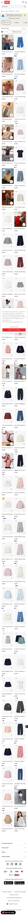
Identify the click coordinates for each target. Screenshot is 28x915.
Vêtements (11, 11)
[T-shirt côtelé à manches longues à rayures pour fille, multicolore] (20, 197)
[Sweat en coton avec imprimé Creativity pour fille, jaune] (8, 176)
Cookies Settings (14, 326)
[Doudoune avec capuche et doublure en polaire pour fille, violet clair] (20, 504)
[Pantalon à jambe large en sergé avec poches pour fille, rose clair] (20, 306)
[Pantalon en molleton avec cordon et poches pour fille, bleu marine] (20, 729)
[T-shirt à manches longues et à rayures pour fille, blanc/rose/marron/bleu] (8, 262)
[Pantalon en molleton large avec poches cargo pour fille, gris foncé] (20, 707)
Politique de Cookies (14, 894)
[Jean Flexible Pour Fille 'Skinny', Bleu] (20, 774)
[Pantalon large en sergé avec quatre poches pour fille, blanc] (20, 572)
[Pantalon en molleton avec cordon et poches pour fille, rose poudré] (20, 752)
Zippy (2, 11)
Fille (6, 11)
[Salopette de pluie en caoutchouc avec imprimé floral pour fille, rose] (20, 371)
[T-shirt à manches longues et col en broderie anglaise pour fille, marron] (8, 415)
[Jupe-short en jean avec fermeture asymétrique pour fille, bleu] (20, 219)
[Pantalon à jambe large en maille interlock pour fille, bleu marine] (20, 240)
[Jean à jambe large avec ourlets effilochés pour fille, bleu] (20, 415)
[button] (26, 2)
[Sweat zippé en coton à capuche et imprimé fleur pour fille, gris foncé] (8, 707)
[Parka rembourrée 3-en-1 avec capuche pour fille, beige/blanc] (8, 819)
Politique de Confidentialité (20, 891)
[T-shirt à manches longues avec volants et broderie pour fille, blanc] (8, 617)
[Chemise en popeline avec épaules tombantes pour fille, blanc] (8, 306)
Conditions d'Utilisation (7, 891)
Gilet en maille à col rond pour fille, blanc (11, 559)
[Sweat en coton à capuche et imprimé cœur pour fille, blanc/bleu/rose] (8, 132)
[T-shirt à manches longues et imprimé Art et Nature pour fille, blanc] (8, 504)
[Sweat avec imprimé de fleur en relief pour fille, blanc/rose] (8, 483)
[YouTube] (16, 864)
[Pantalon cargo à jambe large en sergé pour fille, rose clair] (20, 483)
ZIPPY (9, 909)
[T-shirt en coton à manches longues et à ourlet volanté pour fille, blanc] (20, 109)
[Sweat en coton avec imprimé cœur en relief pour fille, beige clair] (20, 819)
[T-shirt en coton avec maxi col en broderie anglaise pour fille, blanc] (8, 371)
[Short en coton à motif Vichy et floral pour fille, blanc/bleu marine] (20, 284)
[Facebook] (8, 864)
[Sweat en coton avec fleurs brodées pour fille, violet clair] (8, 572)
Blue (3, 363)
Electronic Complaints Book (14, 900)
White (17, 167)
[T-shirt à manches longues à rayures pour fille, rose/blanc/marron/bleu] (20, 87)
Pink (17, 123)
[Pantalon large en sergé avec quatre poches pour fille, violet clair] (20, 549)
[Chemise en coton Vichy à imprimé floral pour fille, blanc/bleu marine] (8, 240)
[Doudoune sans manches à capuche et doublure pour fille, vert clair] (8, 639)
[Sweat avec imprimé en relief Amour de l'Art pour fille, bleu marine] (20, 349)
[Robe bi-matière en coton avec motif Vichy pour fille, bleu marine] (8, 153)
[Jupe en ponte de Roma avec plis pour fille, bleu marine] (8, 684)
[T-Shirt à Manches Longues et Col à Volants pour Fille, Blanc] (8, 219)
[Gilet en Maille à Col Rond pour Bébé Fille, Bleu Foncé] (8, 662)
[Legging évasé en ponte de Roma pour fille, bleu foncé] (20, 460)
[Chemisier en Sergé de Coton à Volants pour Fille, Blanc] (8, 284)
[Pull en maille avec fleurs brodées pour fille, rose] (8, 87)
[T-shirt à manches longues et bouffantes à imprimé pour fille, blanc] (8, 527)
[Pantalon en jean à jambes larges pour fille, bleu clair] (20, 617)
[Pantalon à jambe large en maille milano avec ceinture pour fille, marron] (20, 262)
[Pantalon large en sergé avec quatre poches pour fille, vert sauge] (20, 527)
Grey (3, 608)
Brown (3, 385)
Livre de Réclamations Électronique (14, 897)
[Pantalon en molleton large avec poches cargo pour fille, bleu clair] (20, 594)
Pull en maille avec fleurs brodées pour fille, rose (13, 96)
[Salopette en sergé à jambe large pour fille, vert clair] (8, 197)
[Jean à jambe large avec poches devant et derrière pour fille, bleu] (20, 42)
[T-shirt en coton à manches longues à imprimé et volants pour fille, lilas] (8, 774)
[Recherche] (25, 6)
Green (3, 518)
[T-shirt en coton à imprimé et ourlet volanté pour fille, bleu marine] (20, 153)
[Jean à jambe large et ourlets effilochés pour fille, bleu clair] (8, 109)
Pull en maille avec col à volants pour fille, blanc (13, 337)
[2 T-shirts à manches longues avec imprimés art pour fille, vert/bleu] (20, 639)
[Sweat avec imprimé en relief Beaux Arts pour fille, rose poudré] (8, 460)
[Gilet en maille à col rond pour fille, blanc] (8, 549)
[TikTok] (20, 864)
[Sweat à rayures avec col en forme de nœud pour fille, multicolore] (8, 42)
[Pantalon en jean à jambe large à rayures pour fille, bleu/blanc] (20, 176)
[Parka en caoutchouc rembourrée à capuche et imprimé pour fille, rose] (8, 438)
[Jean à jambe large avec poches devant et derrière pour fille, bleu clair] (20, 64)
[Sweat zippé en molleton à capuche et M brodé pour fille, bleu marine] (8, 394)
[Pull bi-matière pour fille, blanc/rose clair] (8, 64)
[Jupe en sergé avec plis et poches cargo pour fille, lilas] (20, 132)
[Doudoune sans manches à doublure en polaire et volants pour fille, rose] (8, 349)
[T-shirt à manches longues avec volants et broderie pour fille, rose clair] (8, 729)
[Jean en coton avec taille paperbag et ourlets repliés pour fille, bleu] (20, 796)
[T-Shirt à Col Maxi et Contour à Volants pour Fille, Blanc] (20, 662)
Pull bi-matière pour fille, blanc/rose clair (11, 74)
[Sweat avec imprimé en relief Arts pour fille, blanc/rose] (20, 438)
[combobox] (14, 6)
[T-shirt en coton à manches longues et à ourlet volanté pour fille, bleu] (8, 752)
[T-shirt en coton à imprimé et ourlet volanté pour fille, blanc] (20, 684)
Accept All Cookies (14, 330)
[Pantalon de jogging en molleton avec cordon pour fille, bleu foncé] (20, 394)
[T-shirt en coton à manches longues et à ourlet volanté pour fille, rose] (8, 796)
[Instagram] (12, 864)
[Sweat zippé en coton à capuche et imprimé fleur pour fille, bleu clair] (8, 594)
